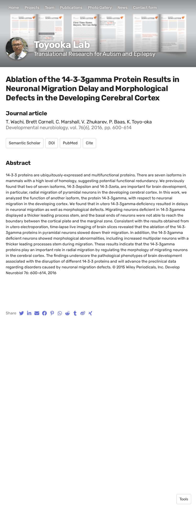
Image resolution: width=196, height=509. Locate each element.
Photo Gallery (100, 7)
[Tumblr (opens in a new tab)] (75, 313)
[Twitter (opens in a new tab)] (21, 313)
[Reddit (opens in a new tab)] (67, 313)
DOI (52, 143)
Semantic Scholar (24, 143)
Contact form (145, 7)
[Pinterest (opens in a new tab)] (52, 313)
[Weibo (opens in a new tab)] (82, 313)
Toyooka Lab (62, 44)
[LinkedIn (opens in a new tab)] (29, 313)
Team (49, 7)
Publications (71, 7)
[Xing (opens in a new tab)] (90, 313)
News (122, 7)
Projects (32, 7)
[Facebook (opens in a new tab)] (44, 313)
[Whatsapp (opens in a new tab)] (59, 313)
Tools (184, 499)
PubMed (70, 143)
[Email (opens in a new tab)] (36, 313)
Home (14, 7)
